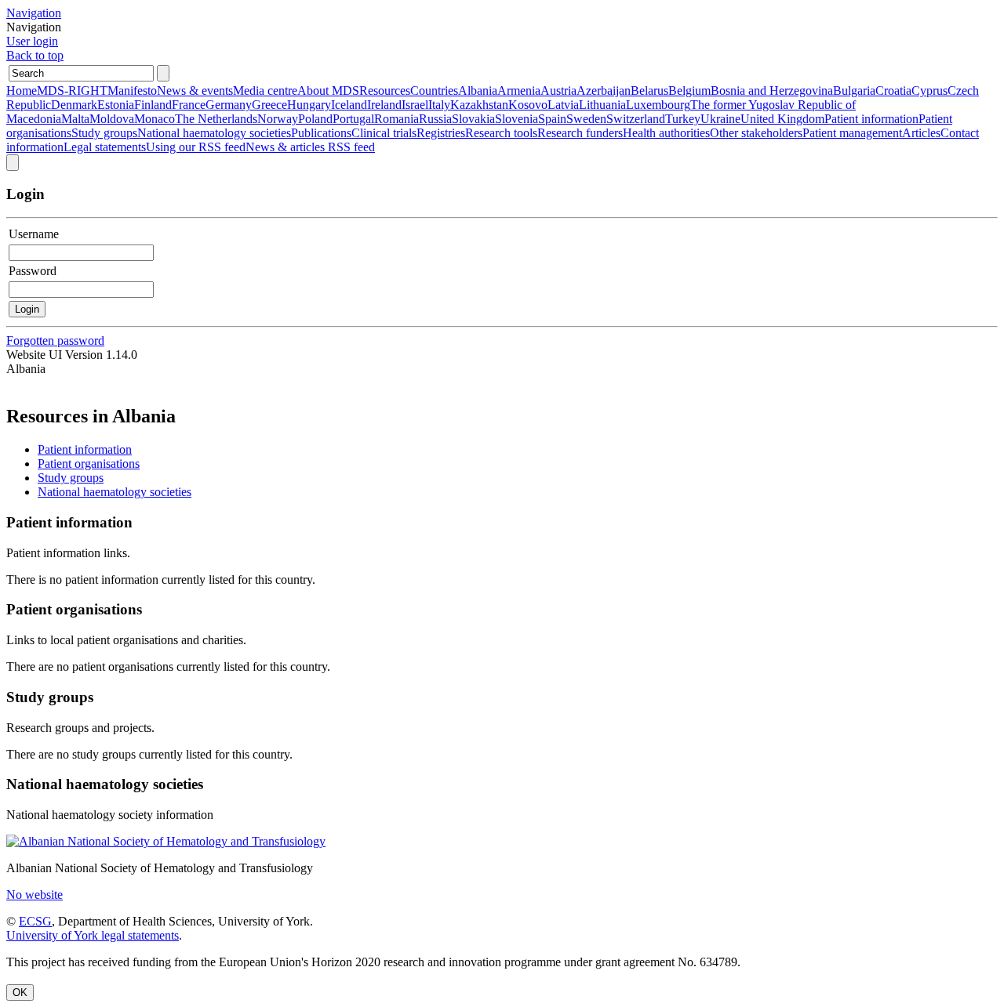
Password (32, 270)
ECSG (35, 921)
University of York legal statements (92, 935)
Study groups (71, 477)
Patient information (85, 449)
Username (34, 234)
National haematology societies (114, 491)
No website (34, 894)
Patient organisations (89, 463)
